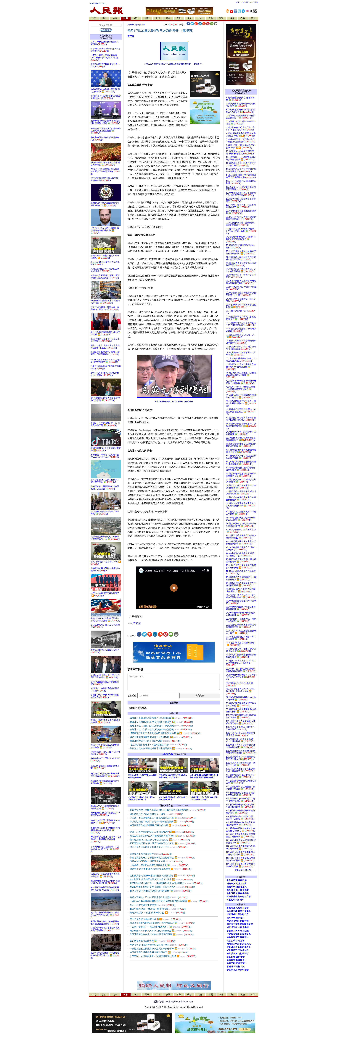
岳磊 (229, 957)
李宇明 (245, 927)
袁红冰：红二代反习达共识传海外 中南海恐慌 (161, 726)
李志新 (230, 931)
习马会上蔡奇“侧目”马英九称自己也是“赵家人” (162, 923)
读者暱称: (132, 695)
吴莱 (229, 963)
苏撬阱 (239, 960)
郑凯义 (234, 893)
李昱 (229, 890)
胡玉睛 (241, 896)
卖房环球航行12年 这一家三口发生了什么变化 (163, 843)
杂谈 (253, 18)
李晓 (229, 966)
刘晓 (229, 883)
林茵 (242, 921)
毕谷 (229, 937)
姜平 (235, 950)
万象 (179, 18)
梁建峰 (234, 896)
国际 (147, 18)
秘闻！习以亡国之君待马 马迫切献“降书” (162, 832)
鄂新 (247, 953)
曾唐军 (250, 924)
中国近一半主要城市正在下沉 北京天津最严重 (163, 818)
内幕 (115, 18)
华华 (242, 957)
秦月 (242, 918)
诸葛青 (230, 970)
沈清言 (243, 883)
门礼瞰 (241, 953)
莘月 (240, 931)
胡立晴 (248, 896)
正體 (242, 2)
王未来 (236, 924)
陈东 (233, 960)
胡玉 (229, 927)
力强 (238, 887)
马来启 (239, 908)
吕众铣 (245, 931)
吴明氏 (236, 921)
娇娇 (247, 970)
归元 (247, 914)
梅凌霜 (234, 880)
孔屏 (244, 880)
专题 (211, 18)
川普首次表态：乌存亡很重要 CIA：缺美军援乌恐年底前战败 (168, 810)
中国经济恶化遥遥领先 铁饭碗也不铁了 (159, 952)
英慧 (229, 940)
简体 (237, 2)
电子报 (255, 2)
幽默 (136, 18)
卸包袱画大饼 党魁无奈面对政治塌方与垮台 (161, 879)
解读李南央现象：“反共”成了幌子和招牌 (158, 909)
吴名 (229, 893)
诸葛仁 (243, 963)
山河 (229, 918)
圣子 (238, 918)
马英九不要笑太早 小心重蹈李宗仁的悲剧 (158, 897)
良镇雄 (236, 934)
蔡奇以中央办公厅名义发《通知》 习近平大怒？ (162, 887)
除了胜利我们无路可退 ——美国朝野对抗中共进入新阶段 (166, 883)
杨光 (229, 911)
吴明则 (236, 944)
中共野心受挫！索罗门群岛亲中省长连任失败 (162, 821)
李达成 (241, 950)
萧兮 (233, 890)
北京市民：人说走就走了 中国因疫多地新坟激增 (163, 956)
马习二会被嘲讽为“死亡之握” (152, 905)
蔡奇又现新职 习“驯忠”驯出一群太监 (158, 912)
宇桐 (235, 931)
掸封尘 (230, 921)
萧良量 (234, 953)
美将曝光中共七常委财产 (151, 854)
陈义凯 (248, 934)
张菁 (229, 914)
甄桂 (247, 937)
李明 (233, 887)
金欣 (229, 880)
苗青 (229, 947)
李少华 (241, 970)
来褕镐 (243, 924)
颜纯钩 (241, 914)
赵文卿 (230, 950)
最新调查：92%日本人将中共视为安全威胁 (161, 930)
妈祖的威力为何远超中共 (152, 941)
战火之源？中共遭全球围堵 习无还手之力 (158, 847)
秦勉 (229, 908)
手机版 (248, 2)
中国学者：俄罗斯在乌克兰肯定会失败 (159, 865)
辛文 (233, 883)
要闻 (104, 18)
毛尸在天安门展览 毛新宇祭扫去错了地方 (158, 945)
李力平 (248, 947)
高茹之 (241, 947)
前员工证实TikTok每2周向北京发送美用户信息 (162, 836)
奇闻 (157, 18)
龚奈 (240, 893)
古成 (233, 908)
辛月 (240, 927)
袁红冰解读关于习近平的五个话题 (155, 741)
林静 (229, 896)
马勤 (233, 963)
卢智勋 (230, 934)
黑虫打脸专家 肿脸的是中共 (155, 919)
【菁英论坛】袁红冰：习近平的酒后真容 (158, 744)
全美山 (248, 911)
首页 (93, 18)
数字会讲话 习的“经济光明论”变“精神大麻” (160, 891)
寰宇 (221, 18)
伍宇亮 (243, 887)
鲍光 (247, 950)
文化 (200, 18)
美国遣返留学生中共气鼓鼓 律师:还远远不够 (161, 934)
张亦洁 (243, 944)
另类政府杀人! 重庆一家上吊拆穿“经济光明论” (162, 875)
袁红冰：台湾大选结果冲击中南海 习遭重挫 (161, 722)
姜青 (229, 953)
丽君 (240, 880)
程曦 (229, 887)
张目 (244, 960)
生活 (189, 18)
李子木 (236, 900)
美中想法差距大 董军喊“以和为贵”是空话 (160, 839)
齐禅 (238, 963)
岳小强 (245, 893)
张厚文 (245, 890)
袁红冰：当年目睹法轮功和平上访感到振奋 (161, 718)
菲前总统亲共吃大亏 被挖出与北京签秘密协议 (162, 857)
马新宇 (245, 908)
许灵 (242, 966)
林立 (233, 966)
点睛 (233, 940)
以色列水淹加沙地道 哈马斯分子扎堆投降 (161, 737)
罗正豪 (131, 36)
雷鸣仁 (234, 914)
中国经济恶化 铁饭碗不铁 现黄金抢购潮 (159, 825)
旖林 (238, 957)
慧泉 (242, 940)
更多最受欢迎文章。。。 (246, 870)
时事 (125, 18)
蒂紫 (242, 937)
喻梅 (229, 960)
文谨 (238, 883)
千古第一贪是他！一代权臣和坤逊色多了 (160, 927)
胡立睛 (230, 924)
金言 (242, 934)
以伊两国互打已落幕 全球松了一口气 (156, 814)
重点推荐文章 (105, 35)
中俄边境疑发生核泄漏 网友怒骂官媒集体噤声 (163, 948)
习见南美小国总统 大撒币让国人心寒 (156, 861)
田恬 (233, 957)
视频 (242, 18)
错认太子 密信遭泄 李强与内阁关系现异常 (160, 869)
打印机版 (136, 623)
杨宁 (233, 918)
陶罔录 (230, 944)
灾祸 (168, 18)
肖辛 (242, 900)
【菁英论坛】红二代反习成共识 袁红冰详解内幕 (165, 733)
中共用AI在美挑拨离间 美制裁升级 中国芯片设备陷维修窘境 (169, 901)
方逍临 (230, 900)
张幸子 (241, 911)
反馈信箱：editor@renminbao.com (173, 1001)
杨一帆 (239, 890)
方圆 (247, 921)
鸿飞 (249, 944)
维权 (232, 18)
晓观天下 (235, 937)
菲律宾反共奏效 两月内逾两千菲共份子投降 (161, 748)
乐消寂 (234, 927)
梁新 (238, 966)
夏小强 (234, 947)
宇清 (238, 940)
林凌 (235, 970)
